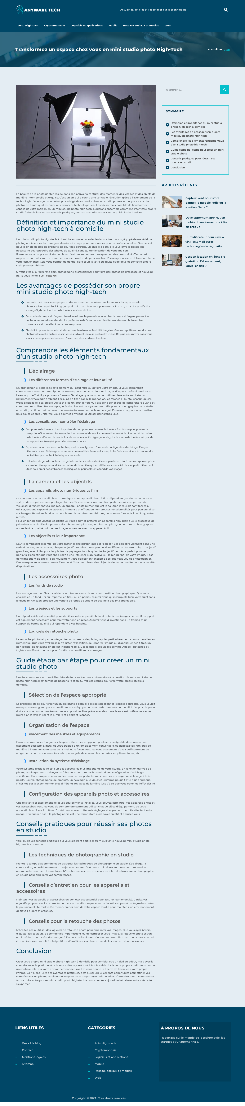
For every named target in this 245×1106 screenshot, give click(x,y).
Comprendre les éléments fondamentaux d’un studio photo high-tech (197, 142)
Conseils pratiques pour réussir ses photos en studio (193, 160)
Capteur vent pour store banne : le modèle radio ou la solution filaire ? (205, 202)
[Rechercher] (224, 89)
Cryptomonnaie (54, 25)
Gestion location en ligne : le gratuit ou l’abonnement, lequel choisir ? (205, 261)
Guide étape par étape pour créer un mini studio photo (197, 151)
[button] (226, 9)
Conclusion (178, 167)
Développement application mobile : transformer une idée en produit (206, 222)
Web (168, 25)
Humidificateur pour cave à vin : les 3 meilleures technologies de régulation (204, 241)
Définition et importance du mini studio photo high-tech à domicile (196, 124)
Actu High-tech (28, 25)
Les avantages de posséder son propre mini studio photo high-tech (195, 133)
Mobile (113, 25)
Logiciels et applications (87, 25)
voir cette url (49, 275)
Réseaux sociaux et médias (141, 25)
